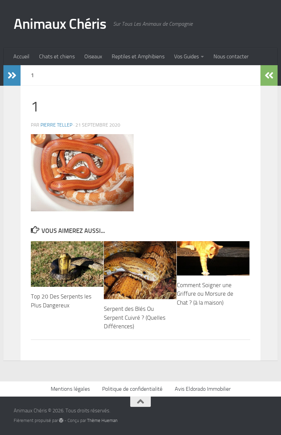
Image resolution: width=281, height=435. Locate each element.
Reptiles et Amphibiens (138, 56)
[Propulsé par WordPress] (61, 420)
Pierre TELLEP (56, 125)
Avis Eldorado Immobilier (203, 389)
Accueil (21, 56)
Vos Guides (186, 56)
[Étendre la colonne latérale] (12, 75)
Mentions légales (70, 389)
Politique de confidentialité (132, 389)
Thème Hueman (102, 420)
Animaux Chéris (60, 24)
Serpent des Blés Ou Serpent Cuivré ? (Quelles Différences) (135, 317)
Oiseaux (93, 56)
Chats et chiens (57, 56)
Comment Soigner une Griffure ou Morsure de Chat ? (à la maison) (205, 294)
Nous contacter (230, 56)
